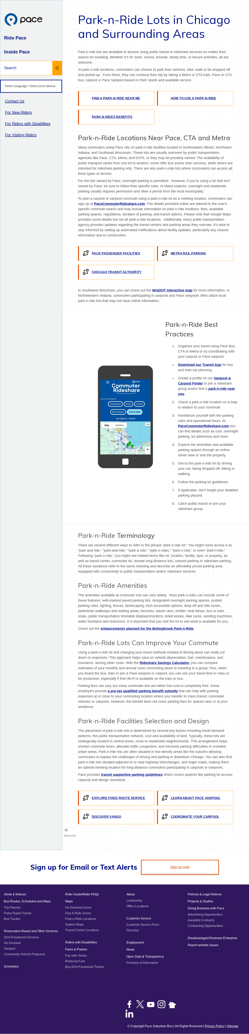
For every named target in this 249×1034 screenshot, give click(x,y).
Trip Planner (12, 907)
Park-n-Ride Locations (80, 918)
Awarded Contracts (201, 920)
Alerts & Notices (15, 894)
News (130, 949)
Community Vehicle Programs (24, 954)
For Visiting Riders (21, 135)
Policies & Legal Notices (205, 894)
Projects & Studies (200, 901)
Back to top (70, 835)
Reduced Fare (75, 961)
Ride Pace (15, 37)
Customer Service (138, 918)
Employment (135, 942)
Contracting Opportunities (205, 925)
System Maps (74, 924)
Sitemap (232, 1026)
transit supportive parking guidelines (132, 775)
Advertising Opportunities (205, 914)
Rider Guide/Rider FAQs (82, 894)
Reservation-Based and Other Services (31, 931)
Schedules (11, 966)
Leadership (134, 900)
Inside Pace (17, 51)
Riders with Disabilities (81, 942)
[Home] (23, 20)
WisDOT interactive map (172, 290)
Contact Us (14, 101)
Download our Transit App (199, 365)
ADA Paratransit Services (21, 937)
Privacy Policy (214, 1026)
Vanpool (9, 948)
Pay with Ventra (76, 955)
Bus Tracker (12, 918)
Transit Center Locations (82, 930)
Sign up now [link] (179, 867)
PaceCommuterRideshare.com (119, 204)
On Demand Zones (78, 907)
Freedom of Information (142, 962)
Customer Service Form (142, 924)
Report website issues (203, 945)
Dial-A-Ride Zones (78, 913)
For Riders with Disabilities (27, 124)
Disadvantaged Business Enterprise (212, 938)
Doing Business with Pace (206, 908)
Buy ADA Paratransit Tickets (84, 966)
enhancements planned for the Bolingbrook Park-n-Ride (147, 629)
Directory (132, 930)
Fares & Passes (76, 949)
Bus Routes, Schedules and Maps (27, 901)
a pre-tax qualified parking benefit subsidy (143, 691)
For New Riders (18, 112)
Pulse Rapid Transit (17, 913)
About (130, 894)
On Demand (12, 943)
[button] (66, 830)
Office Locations (137, 906)
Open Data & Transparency (145, 956)
